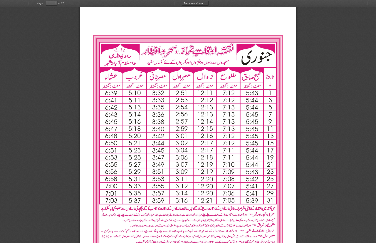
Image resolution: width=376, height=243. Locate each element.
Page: (40, 3)
